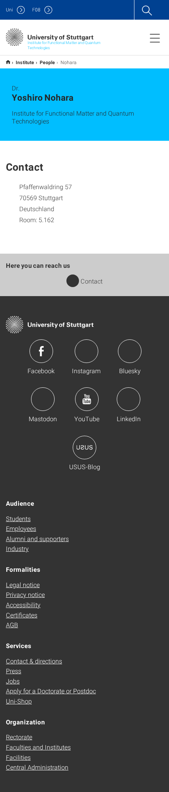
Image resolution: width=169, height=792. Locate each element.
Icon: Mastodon (43, 399)
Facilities (18, 757)
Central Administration (37, 767)
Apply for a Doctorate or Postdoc (51, 691)
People (47, 62)
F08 (36, 10)
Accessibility (23, 604)
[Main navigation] (155, 37)
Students (18, 518)
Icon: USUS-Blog (84, 447)
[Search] (146, 10)
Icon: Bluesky (129, 351)
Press (13, 671)
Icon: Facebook (41, 351)
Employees (21, 528)
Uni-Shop (19, 701)
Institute (25, 62)
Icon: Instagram (86, 351)
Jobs (13, 681)
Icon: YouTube (87, 399)
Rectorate (19, 737)
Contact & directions (34, 661)
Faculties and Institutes (38, 747)
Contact (92, 281)
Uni (9, 10)
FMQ (8, 61)
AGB (12, 625)
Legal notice (23, 584)
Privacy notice (25, 594)
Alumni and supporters (37, 538)
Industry (17, 548)
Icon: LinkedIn (128, 399)
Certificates (21, 615)
